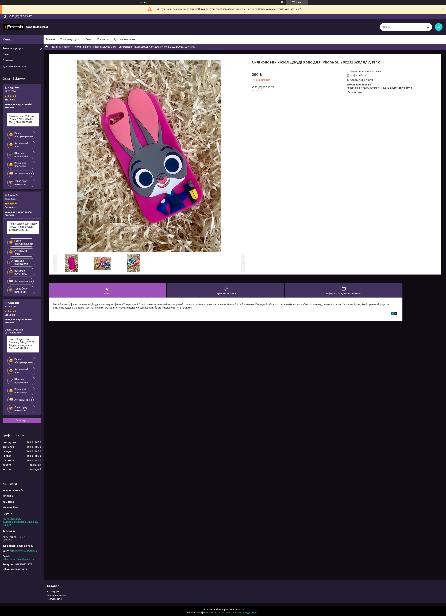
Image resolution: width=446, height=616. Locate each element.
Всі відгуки (22, 420)
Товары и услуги (69, 39)
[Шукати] (428, 27)
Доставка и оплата (124, 39)
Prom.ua (240, 609)
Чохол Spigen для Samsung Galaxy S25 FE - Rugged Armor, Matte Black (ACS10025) (22, 344)
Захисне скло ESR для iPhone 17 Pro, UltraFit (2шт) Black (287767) (21, 119)
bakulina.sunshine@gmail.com (19, 559)
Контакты (103, 39)
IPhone (87, 46)
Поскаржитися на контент (216, 612)
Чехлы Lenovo (54, 599)
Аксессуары (53, 591)
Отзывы (8, 60)
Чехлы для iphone (56, 595)
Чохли (77, 46)
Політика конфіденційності (245, 612)
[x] (395, 314)
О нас (89, 39)
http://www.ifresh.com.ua (23, 551)
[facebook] (392, 314)
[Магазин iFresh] (13, 26)
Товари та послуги (60, 46)
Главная (50, 39)
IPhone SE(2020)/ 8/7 (104, 46)
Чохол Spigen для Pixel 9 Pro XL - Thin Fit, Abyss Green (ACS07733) (23, 226)
